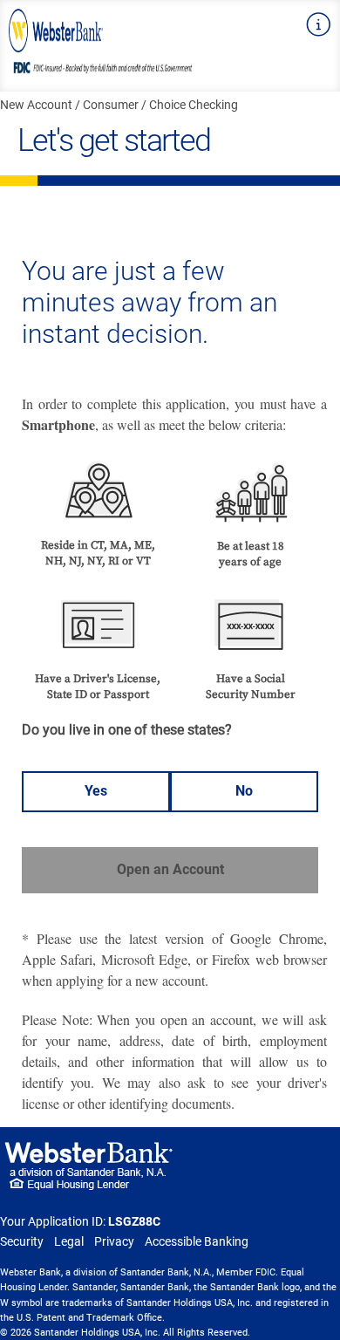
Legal (69, 1241)
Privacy (114, 1241)
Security (22, 1241)
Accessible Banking (196, 1241)
